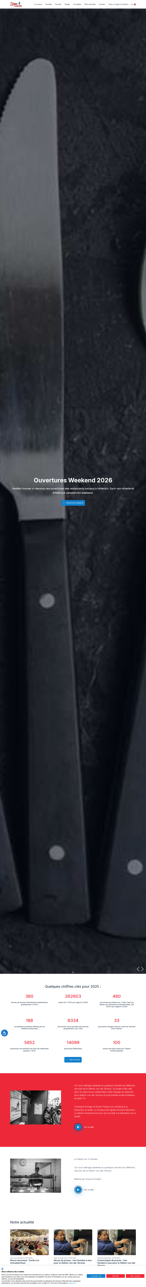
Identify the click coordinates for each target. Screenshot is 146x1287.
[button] (138, 969)
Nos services (74, 1060)
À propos (38, 4)
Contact (102, 4)
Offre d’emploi (90, 4)
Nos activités (84, 504)
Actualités (77, 4)
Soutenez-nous (65, 504)
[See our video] (78, 1127)
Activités (48, 4)
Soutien (58, 4)
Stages (67, 4)
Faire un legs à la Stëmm (118, 4)
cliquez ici (72, 1283)
